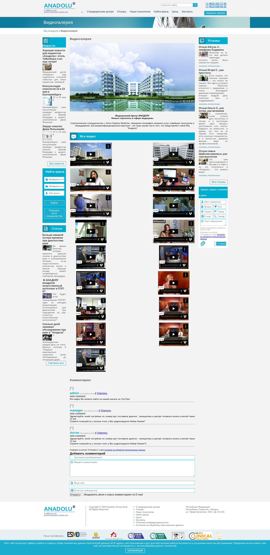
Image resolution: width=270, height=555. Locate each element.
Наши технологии (140, 11)
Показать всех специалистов (54, 213)
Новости (48, 45)
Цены (175, 11)
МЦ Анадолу (51, 31)
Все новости (57, 163)
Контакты (187, 11)
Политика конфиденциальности (152, 522)
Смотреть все (56, 363)
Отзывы (121, 11)
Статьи (57, 228)
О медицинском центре (100, 11)
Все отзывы (219, 182)
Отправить (75, 495)
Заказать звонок (215, 13)
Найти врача (161, 11)
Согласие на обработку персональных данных (160, 525)
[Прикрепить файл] (202, 243)
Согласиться (135, 551)
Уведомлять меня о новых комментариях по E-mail (113, 494)
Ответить (102, 393)
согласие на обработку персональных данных (124, 450)
